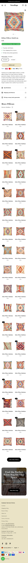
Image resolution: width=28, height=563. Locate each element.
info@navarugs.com (9, 525)
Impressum (4, 516)
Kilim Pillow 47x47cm (20, 430)
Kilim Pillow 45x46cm (20, 124)
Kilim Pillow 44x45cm (7, 220)
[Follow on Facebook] (2, 544)
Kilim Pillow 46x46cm (20, 201)
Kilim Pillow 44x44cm (7, 258)
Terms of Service (5, 518)
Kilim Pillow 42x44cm (20, 258)
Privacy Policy (4, 521)
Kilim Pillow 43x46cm (7, 296)
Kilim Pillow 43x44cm (20, 296)
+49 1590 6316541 (9, 523)
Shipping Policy (5, 508)
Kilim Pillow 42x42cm (7, 354)
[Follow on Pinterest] (10, 544)
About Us (3, 513)
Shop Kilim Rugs (14, 490)
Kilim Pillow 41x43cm (7, 430)
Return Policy (4, 511)
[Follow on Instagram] (6, 544)
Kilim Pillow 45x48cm (7, 411)
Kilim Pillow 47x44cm (20, 449)
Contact (3, 505)
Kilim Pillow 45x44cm (7, 315)
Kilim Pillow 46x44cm (20, 220)
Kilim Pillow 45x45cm (7, 143)
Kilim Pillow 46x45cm (7, 124)
